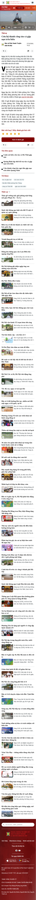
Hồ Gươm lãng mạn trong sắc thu (14, 782)
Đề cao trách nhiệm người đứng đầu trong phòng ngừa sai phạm (17, 768)
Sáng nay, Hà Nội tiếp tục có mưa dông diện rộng (18, 710)
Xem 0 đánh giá (18, 140)
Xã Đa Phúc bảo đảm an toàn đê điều (15, 347)
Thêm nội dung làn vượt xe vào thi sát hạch (18, 430)
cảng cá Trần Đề (7, 186)
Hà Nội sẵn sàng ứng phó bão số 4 (14, 682)
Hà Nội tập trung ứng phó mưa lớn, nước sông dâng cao (17, 641)
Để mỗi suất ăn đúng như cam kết (14, 457)
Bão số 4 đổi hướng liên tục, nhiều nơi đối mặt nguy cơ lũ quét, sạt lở (17, 402)
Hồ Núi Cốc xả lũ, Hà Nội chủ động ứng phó (16, 375)
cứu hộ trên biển (27, 97)
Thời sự (4, 33)
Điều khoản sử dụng (15, 841)
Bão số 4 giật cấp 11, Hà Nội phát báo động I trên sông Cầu (18, 498)
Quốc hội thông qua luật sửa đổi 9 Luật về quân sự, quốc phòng (17, 211)
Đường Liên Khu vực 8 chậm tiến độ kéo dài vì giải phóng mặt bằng (17, 556)
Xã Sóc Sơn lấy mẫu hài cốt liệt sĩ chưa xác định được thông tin (18, 739)
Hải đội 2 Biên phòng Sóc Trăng (12, 183)
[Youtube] (19, 851)
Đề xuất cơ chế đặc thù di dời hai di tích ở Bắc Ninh (17, 361)
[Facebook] (16, 851)
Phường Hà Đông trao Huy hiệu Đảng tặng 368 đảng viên (18, 512)
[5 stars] (18, 134)
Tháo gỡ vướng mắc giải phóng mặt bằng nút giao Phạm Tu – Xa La (17, 197)
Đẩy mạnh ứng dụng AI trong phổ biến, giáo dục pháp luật (16, 471)
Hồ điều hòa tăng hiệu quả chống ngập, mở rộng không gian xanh (18, 807)
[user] (32, 3)
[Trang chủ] (14, 8)
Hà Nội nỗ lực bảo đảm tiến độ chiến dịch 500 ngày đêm (17, 294)
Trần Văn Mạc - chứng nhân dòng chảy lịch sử (18, 753)
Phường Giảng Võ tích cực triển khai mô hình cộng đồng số (17, 417)
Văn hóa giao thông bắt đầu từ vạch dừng (17, 794)
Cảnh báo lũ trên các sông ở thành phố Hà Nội (17, 571)
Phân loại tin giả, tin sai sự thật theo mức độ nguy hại (17, 541)
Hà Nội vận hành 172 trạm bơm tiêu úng (17, 322)
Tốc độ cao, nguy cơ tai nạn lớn (13, 389)
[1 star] (3, 134)
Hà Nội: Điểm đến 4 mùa (11, 281)
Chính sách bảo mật (28, 841)
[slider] (18, 24)
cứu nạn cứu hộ (19, 179)
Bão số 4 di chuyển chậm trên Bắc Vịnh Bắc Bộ (18, 695)
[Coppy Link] (32, 51)
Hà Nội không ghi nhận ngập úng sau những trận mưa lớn (15, 267)
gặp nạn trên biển (20, 186)
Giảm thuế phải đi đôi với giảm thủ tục (16, 669)
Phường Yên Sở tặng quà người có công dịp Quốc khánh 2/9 (18, 627)
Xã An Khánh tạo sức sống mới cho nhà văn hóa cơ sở (18, 612)
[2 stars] (7, 134)
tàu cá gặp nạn (6, 179)
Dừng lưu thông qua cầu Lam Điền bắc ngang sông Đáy (16, 253)
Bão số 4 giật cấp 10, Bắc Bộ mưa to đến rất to (18, 656)
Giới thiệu (5, 841)
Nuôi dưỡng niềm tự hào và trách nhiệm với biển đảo (18, 724)
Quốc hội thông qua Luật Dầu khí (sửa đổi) (18, 584)
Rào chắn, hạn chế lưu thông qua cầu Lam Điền (17, 309)
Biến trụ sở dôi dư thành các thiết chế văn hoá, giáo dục (17, 226)
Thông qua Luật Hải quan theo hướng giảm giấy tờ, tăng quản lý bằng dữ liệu (18, 598)
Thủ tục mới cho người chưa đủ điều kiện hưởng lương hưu (17, 527)
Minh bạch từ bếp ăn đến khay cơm (15, 484)
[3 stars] (11, 134)
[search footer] (4, 825)
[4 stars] (15, 134)
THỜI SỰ (20, 8)
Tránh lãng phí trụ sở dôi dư (12, 239)
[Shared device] (28, 51)
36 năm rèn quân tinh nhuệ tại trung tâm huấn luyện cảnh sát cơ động (17, 444)
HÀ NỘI (27, 8)
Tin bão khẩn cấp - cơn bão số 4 (13, 335)
